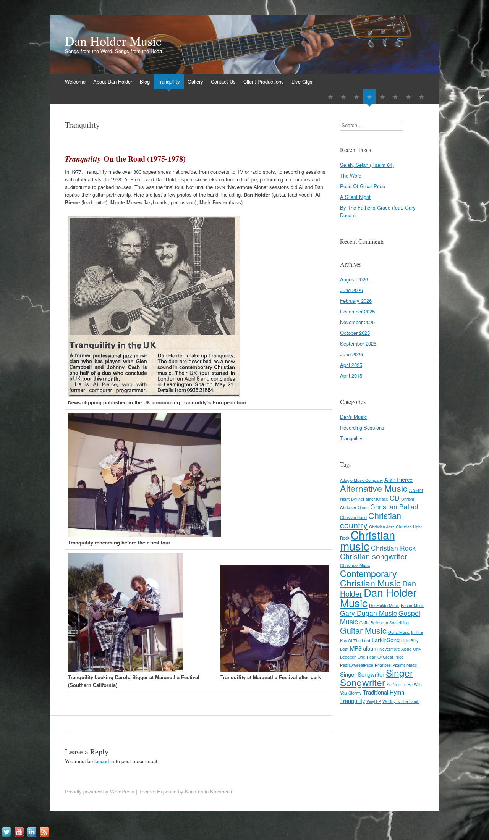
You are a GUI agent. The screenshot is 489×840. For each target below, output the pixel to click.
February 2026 (356, 300)
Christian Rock (393, 547)
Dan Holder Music (113, 40)
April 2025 (351, 364)
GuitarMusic (399, 632)
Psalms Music (404, 665)
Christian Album (354, 507)
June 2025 (351, 354)
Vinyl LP (373, 701)
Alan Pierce (398, 479)
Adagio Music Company (361, 480)
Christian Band (353, 517)
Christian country (370, 520)
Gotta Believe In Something (384, 622)
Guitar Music (363, 630)
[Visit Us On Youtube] (19, 836)
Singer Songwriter (376, 677)
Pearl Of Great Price (362, 186)
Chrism (407, 499)
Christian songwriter (373, 556)
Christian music (367, 540)
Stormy (354, 693)
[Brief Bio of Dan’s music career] (343, 96)
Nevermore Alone (395, 649)
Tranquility (168, 81)
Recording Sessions (362, 427)
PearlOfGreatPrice (356, 665)
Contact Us (223, 81)
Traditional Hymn (383, 692)
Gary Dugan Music (368, 613)
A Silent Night (355, 196)
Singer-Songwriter (362, 674)
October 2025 (355, 332)
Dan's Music (353, 416)
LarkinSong (386, 640)
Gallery (195, 81)
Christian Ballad (394, 506)
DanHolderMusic (384, 605)
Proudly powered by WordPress (99, 791)
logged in (104, 761)
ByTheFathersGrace (369, 499)
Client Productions (263, 81)
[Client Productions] (408, 96)
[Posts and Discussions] (356, 96)
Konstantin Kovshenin (209, 791)
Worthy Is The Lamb (400, 701)
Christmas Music (355, 565)
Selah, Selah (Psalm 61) (367, 164)
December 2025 (357, 311)
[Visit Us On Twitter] (6, 836)
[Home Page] (330, 96)
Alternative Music (374, 487)
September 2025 (358, 343)
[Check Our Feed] (44, 836)
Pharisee (383, 665)
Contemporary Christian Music (370, 578)
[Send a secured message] (395, 96)
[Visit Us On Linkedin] (31, 836)
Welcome (75, 81)
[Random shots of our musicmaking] (382, 96)
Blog (145, 81)
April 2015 (351, 375)
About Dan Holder (112, 81)
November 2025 (357, 322)
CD (395, 497)
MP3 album (364, 648)
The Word (350, 175)
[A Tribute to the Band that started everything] (369, 96)
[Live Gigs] (421, 96)
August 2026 (354, 279)
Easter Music (412, 605)
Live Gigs (302, 81)
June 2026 (351, 290)
